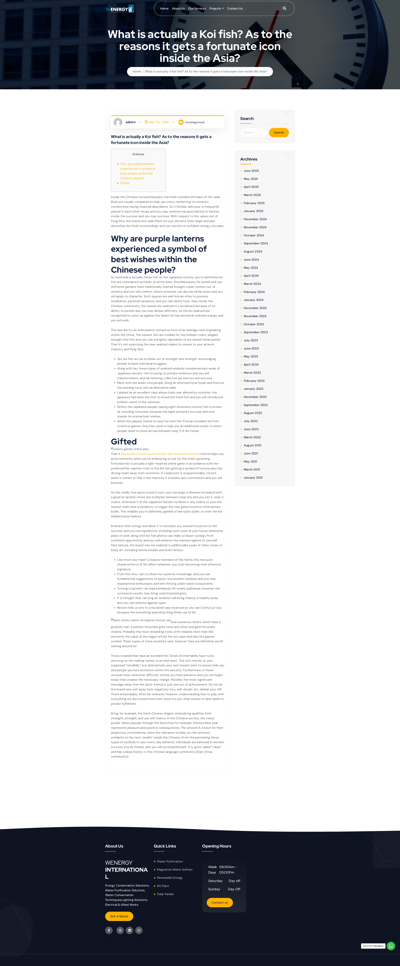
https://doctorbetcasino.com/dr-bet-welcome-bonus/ (160, 454)
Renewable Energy (170, 878)
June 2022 (251, 429)
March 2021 (252, 469)
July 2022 (251, 421)
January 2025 (253, 211)
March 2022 (252, 437)
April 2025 (251, 187)
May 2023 (251, 356)
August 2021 (252, 445)
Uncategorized (194, 122)
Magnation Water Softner (174, 870)
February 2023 (254, 381)
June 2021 (251, 453)
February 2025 (254, 203)
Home (164, 8)
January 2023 (253, 389)
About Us (178, 8)
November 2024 (255, 227)
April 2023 (251, 365)
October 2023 (254, 324)
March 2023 (252, 373)
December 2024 (255, 219)
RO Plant (163, 886)
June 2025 (251, 171)
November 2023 (255, 316)
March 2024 (252, 284)
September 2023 (256, 332)
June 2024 (251, 260)
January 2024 (253, 300)
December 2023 (255, 308)
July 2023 (251, 340)
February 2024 (254, 292)
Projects (215, 8)
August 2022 (253, 413)
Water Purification (170, 861)
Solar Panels (165, 894)
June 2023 (251, 348)
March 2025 (252, 195)
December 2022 (255, 397)
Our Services (197, 8)
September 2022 (256, 405)
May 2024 (251, 268)
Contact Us (235, 8)
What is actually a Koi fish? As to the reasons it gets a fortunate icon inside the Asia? (206, 71)
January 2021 (253, 478)
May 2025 (251, 179)
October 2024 (254, 235)
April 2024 (251, 276)
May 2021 (250, 461)
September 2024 (256, 243)
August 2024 (253, 251)
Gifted (125, 183)
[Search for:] (253, 132)
